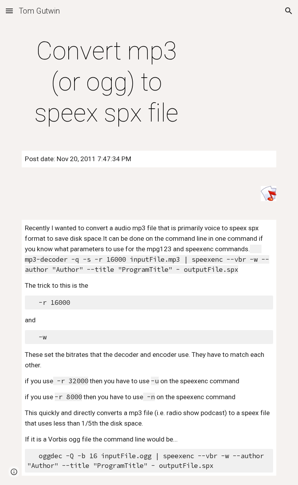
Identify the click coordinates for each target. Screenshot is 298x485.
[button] (9, 10)
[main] (106, 82)
